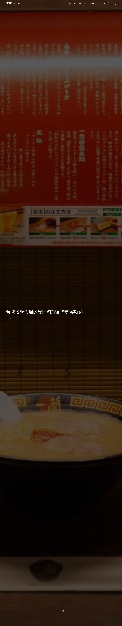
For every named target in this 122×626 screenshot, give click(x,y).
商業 (70, 3)
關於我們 (92, 3)
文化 (75, 3)
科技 (80, 3)
